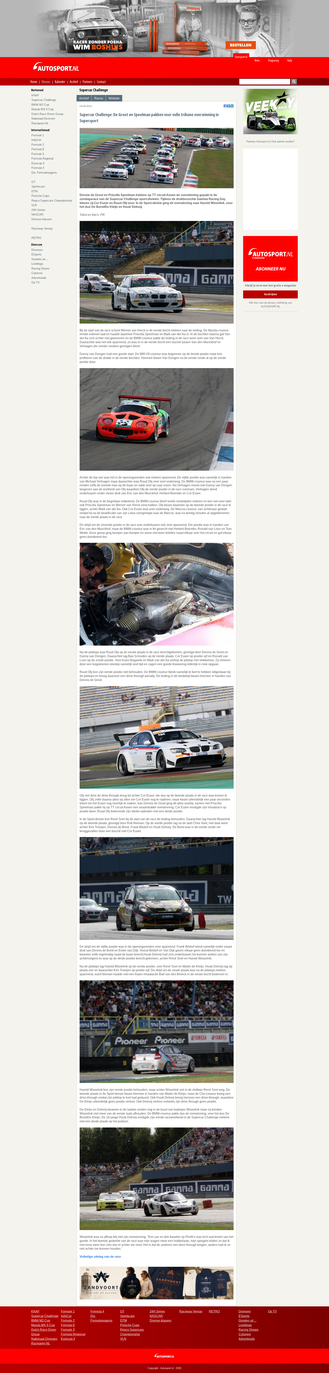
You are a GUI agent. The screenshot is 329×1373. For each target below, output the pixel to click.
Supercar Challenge (43, 99)
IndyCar (36, 139)
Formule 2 (37, 144)
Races (98, 98)
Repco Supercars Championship (51, 200)
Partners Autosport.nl (258, 141)
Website (114, 98)
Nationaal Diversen (43, 118)
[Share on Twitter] (228, 106)
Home (33, 81)
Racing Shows (40, 268)
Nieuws (46, 81)
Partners (87, 81)
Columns (37, 273)
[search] (294, 82)
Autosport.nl (241, 57)
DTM (34, 191)
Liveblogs (37, 263)
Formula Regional (42, 158)
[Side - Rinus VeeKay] (270, 111)
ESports (36, 254)
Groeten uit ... (39, 259)
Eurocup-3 (37, 163)
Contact (101, 81)
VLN (34, 205)
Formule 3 (37, 153)
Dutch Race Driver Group (47, 114)
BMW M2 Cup (40, 104)
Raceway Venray (42, 228)
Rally (289, 60)
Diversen (37, 249)
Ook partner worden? (283, 141)
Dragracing (273, 60)
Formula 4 (37, 167)
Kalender (60, 81)
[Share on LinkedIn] (232, 106)
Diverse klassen (41, 219)
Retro (257, 60)
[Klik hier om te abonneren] (270, 259)
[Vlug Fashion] (156, 1282)
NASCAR (37, 214)
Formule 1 (37, 135)
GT (33, 181)
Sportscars (38, 186)
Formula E (37, 149)
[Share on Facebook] (225, 106)
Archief (74, 81)
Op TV (35, 282)
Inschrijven (270, 294)
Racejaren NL (40, 123)
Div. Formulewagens (44, 172)
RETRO (36, 237)
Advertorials (38, 277)
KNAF (35, 95)
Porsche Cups (40, 195)
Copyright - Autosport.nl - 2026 (164, 1368)
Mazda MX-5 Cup (42, 109)
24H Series (38, 209)
